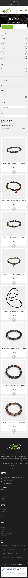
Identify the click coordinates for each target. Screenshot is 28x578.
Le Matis (5, 477)
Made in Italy (4, 496)
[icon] (12, 468)
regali (12, 557)
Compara (24, 128)
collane (23, 545)
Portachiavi (3, 38)
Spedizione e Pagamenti (6, 533)
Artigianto (3, 498)
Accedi (17, 4)
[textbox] (14, 107)
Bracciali (3, 46)
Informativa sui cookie (9, 572)
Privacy (2, 531)
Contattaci (3, 527)
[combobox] (14, 107)
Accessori (3, 56)
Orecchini (3, 58)
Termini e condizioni (5, 529)
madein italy (11, 549)
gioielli (3, 549)
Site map (3, 500)
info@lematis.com (8, 480)
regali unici (19, 557)
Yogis (2, 517)
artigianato (4, 545)
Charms (3, 41)
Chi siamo (3, 494)
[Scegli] (14, 172)
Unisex (2, 71)
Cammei (3, 51)
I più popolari (4, 511)
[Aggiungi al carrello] (14, 320)
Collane (3, 53)
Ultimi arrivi (3, 509)
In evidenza (3, 513)
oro (17, 549)
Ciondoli (3, 48)
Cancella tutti (5, 128)
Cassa (14, 4)
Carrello (10, 4)
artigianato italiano (14, 545)
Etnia (2, 85)
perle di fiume (5, 557)
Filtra (26, 97)
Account (3, 491)
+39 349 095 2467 (14, 1)
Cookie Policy (4, 535)
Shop (13, 22)
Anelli (2, 43)
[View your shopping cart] (25, 10)
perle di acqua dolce (12, 553)
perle (3, 553)
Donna (2, 68)
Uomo (2, 75)
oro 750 (23, 549)
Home (9, 22)
